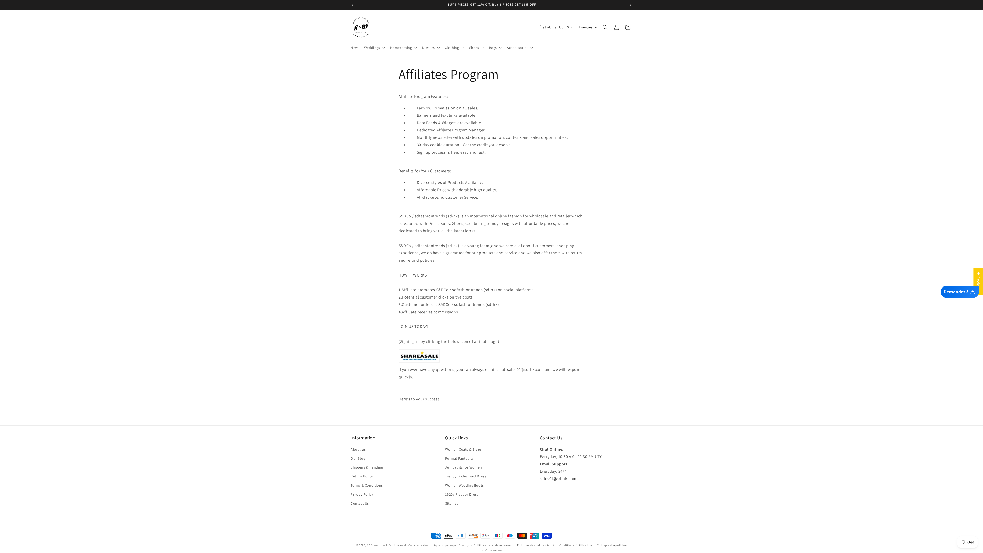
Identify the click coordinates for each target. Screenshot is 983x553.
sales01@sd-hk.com (558, 478)
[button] (374, 47)
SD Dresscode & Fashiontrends (387, 545)
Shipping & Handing (367, 467)
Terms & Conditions (367, 485)
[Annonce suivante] (630, 5)
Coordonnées (494, 550)
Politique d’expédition (612, 545)
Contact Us (360, 503)
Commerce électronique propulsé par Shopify (438, 545)
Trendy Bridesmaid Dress (465, 476)
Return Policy (362, 476)
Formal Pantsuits (459, 458)
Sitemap (452, 503)
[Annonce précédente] (352, 5)
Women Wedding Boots (464, 485)
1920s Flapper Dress (461, 494)
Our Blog (358, 458)
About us (358, 449)
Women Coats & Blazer (464, 449)
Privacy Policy (362, 494)
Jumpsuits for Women (463, 467)
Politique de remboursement (493, 545)
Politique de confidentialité (535, 545)
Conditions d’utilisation (575, 545)
